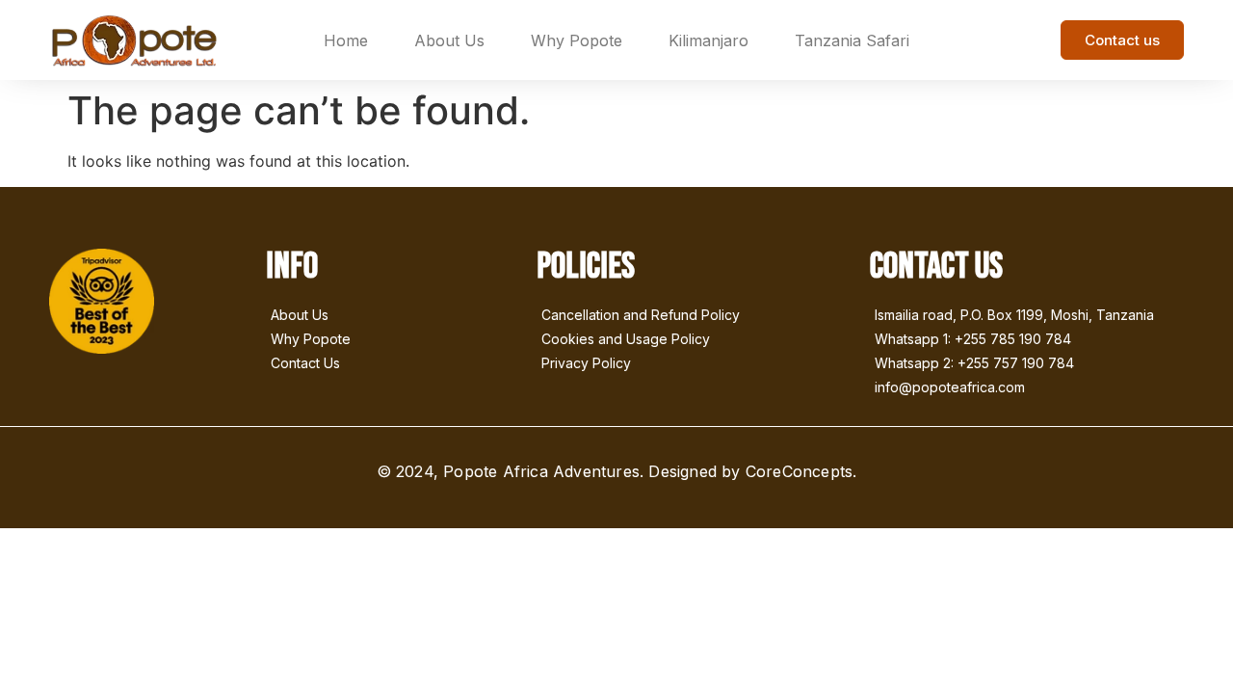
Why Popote (576, 40)
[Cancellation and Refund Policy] (694, 317)
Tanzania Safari (852, 40)
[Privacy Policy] (694, 365)
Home (346, 40)
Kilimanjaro (708, 40)
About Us (449, 40)
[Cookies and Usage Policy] (694, 341)
